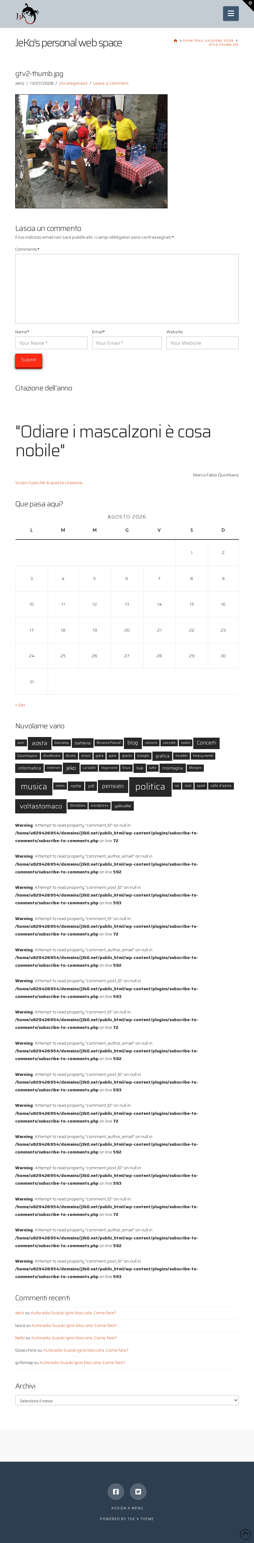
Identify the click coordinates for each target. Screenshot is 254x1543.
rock (188, 785)
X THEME (145, 1519)
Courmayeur (27, 755)
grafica (162, 755)
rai (177, 785)
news (60, 785)
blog (132, 743)
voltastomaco (41, 806)
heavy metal (203, 755)
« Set (20, 704)
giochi (127, 755)
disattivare (51, 755)
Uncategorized (73, 83)
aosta (39, 743)
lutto (152, 767)
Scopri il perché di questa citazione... (50, 482)
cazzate (169, 742)
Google (143, 755)
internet (53, 767)
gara (99, 755)
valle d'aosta (220, 785)
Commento (27, 249)
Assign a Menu (127, 1508)
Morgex (195, 767)
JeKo (19, 1312)
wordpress (99, 805)
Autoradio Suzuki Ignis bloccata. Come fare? (73, 1312)
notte (76, 785)
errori (85, 755)
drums (71, 755)
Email (98, 331)
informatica (29, 768)
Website (174, 331)
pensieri (113, 786)
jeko (71, 768)
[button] (231, 13)
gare (112, 755)
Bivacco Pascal (109, 742)
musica (34, 786)
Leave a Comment (111, 83)
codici (185, 742)
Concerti (206, 743)
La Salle (89, 767)
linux (126, 767)
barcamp (62, 742)
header (182, 755)
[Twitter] (138, 1491)
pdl (91, 785)
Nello (20, 1337)
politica (150, 786)
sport (201, 785)
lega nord (109, 767)
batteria (82, 743)
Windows (77, 805)
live (140, 768)
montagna (172, 768)
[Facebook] (115, 1491)
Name (22, 331)
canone (151, 742)
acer (20, 742)
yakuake (123, 805)
